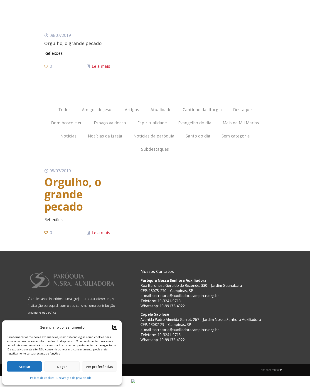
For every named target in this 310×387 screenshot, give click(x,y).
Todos (64, 109)
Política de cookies (42, 378)
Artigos (132, 109)
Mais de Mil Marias (241, 122)
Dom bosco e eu (67, 122)
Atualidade (160, 109)
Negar (62, 366)
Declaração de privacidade (74, 378)
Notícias (68, 136)
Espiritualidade (152, 122)
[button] (115, 327)
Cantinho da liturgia (202, 109)
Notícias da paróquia (153, 136)
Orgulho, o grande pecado (73, 43)
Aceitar (24, 366)
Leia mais (101, 66)
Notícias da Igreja (105, 136)
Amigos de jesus (97, 109)
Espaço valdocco (110, 122)
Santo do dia (198, 136)
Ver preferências (99, 366)
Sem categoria (235, 136)
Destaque (242, 109)
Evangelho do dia (194, 122)
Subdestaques (155, 149)
